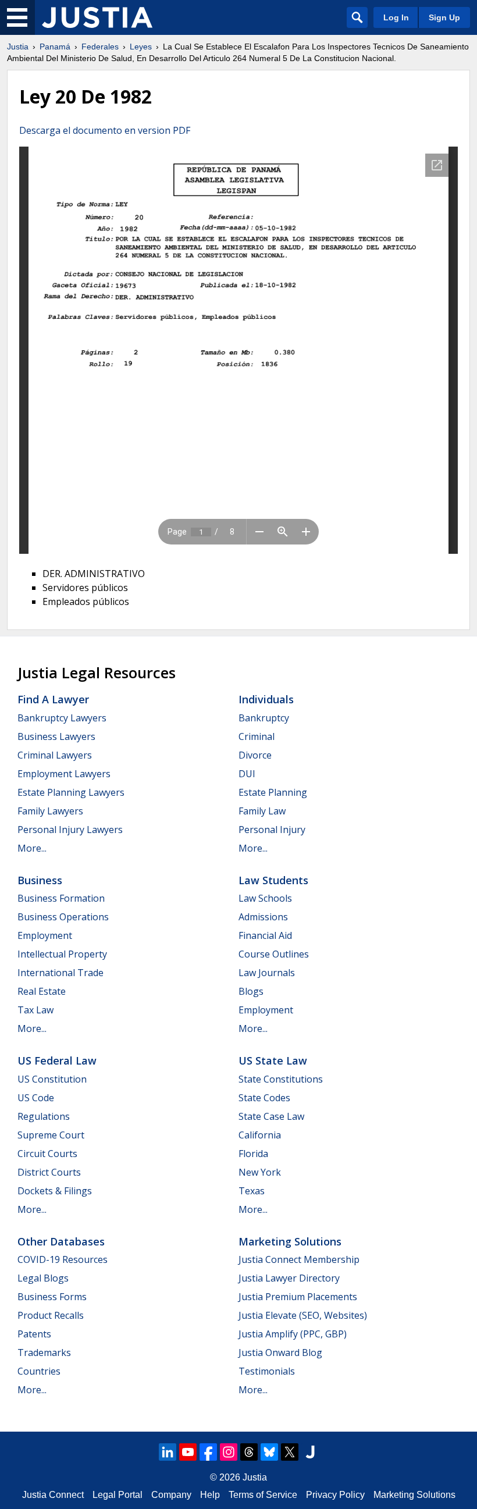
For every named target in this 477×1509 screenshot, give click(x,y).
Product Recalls (50, 1315)
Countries (38, 1371)
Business (39, 880)
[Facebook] (208, 1452)
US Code (35, 1097)
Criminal (256, 736)
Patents (34, 1334)
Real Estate (41, 991)
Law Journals (266, 972)
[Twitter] (289, 1452)
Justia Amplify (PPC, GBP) (292, 1334)
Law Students (273, 880)
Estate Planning (272, 792)
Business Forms (52, 1296)
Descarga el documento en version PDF (104, 130)
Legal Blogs (43, 1278)
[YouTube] (188, 1452)
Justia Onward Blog (280, 1352)
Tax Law (35, 1009)
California (259, 1135)
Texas (251, 1190)
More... (32, 848)
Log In (396, 17)
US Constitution (52, 1079)
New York (259, 1172)
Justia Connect (53, 1495)
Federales (100, 46)
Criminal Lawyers (54, 755)
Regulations (43, 1116)
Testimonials (266, 1371)
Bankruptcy (263, 717)
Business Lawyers (56, 736)
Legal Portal (117, 1495)
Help (210, 1495)
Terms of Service (263, 1495)
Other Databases (61, 1241)
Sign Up (444, 17)
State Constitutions (280, 1079)
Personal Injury (271, 829)
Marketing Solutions (289, 1241)
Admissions (263, 916)
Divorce (255, 755)
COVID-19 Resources (62, 1259)
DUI (246, 773)
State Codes (264, 1097)
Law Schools (265, 898)
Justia (18, 46)
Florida (253, 1153)
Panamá (55, 46)
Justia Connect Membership (298, 1259)
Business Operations (63, 916)
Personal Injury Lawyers (70, 829)
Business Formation (61, 898)
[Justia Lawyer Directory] (310, 1452)
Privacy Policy (335, 1495)
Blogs (251, 991)
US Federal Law (57, 1060)
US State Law (272, 1060)
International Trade (60, 972)
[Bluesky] (269, 1452)
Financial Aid (265, 935)
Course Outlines (273, 954)
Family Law (262, 811)
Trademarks (44, 1352)
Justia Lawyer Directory (289, 1278)
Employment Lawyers (64, 773)
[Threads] (249, 1452)
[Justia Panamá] (97, 17)
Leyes (141, 46)
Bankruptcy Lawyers (61, 717)
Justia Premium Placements (297, 1296)
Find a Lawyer (53, 699)
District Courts (49, 1172)
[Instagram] (228, 1452)
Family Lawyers (50, 811)
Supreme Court (50, 1135)
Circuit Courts (47, 1153)
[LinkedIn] (167, 1452)
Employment (44, 935)
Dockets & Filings (54, 1190)
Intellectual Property (62, 954)
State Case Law (271, 1116)
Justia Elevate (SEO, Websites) (302, 1315)
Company (171, 1495)
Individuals (266, 699)
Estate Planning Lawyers (70, 792)
